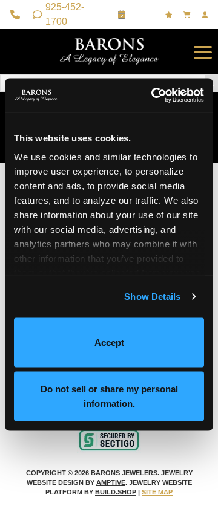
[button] (203, 51)
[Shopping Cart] (188, 15)
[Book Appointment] (123, 14)
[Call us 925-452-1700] (16, 14)
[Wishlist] (170, 15)
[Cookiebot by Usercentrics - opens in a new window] (154, 95)
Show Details (152, 296)
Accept (109, 342)
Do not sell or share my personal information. (109, 396)
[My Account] (206, 15)
